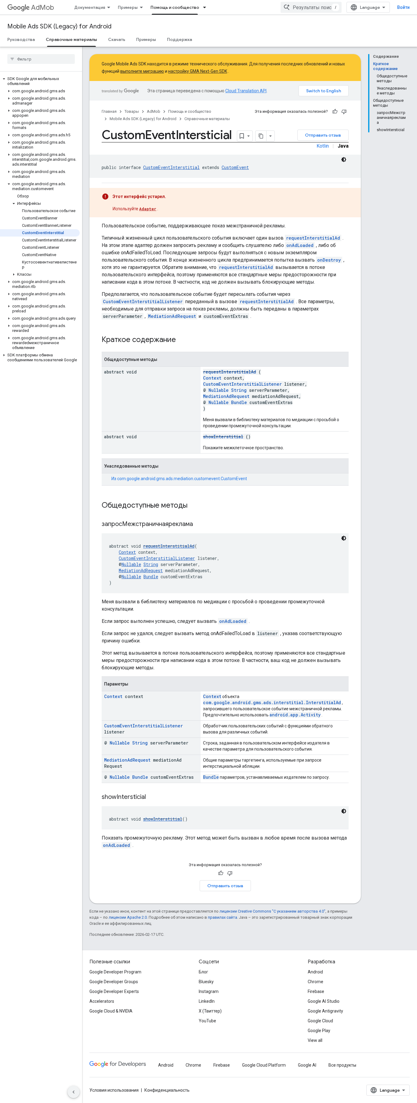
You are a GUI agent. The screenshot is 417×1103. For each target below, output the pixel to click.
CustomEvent (235, 167)
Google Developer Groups (113, 981)
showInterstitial (223, 436)
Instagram (209, 991)
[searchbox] (41, 59)
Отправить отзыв (323, 135)
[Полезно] (334, 111)
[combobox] (311, 7)
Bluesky (206, 981)
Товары (132, 111)
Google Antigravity (325, 1011)
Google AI (307, 1065)
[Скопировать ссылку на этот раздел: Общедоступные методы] (195, 505)
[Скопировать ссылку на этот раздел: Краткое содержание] (184, 340)
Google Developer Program (115, 971)
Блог (203, 971)
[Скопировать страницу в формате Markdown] (261, 136)
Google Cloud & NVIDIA (110, 1011)
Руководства (21, 39)
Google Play (319, 1030)
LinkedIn (207, 1001)
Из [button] (179, 478)
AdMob (42, 7)
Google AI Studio (323, 1001)
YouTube (207, 1020)
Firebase (316, 991)
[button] (40, 81)
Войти (403, 7)
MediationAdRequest (172, 316)
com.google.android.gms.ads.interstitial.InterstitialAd (272, 702)
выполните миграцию (142, 71)
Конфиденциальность (167, 1090)
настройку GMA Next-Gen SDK (197, 71)
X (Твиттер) (210, 1011)
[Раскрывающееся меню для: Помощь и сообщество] (206, 7)
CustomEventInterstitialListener (143, 301)
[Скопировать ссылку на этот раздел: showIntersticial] (153, 797)
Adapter (147, 208)
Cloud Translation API (246, 90)
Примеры (128, 7)
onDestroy (329, 260)
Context (212, 378)
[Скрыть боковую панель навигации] (73, 1092)
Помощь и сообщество (174, 7)
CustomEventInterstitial (171, 167)
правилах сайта (222, 917)
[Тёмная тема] (344, 159)
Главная (109, 111)
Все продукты (342, 1065)
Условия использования (114, 1090)
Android (315, 971)
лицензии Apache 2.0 (128, 917)
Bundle (239, 402)
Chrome (315, 981)
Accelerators (101, 1001)
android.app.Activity (295, 715)
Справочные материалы (71, 39)
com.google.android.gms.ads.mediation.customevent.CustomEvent (182, 478)
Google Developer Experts (114, 991)
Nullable (219, 390)
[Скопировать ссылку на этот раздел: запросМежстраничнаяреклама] (200, 524)
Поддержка (179, 39)
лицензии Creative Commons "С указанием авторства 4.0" (272, 911)
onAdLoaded (300, 245)
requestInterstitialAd (313, 238)
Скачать (116, 39)
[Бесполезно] (344, 111)
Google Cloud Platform (264, 1065)
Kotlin (323, 146)
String (239, 390)
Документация (89, 7)
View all (315, 1040)
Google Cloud (320, 1020)
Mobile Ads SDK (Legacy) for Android (59, 26)
